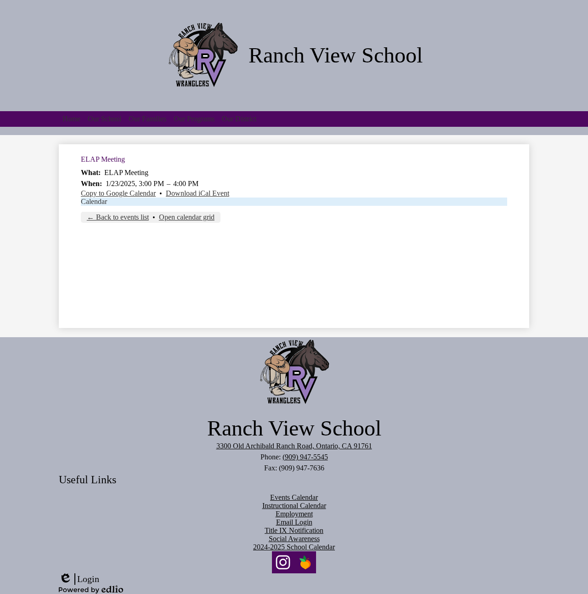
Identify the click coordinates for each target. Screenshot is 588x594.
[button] (104, 119)
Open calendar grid (187, 217)
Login (79, 579)
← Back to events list (118, 217)
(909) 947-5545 (305, 457)
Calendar (94, 201)
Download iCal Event (197, 193)
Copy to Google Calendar (118, 193)
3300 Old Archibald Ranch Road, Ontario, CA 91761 (294, 446)
